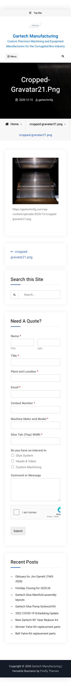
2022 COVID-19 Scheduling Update (37, 613)
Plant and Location (24, 372)
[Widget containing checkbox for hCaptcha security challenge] (36, 512)
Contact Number (23, 403)
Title (15, 356)
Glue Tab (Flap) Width (26, 435)
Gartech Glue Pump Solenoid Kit (35, 606)
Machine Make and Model (29, 419)
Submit (18, 531)
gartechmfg (45, 100)
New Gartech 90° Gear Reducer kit (36, 620)
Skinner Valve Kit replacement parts (37, 627)
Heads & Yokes (26, 461)
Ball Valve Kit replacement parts (35, 633)
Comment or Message (26, 475)
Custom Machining (28, 467)
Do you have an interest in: (29, 451)
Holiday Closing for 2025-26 (32, 588)
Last (39, 348)
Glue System (24, 455)
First (13, 348)
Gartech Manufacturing (35, 36)
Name (16, 336)
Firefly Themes (49, 671)
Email (15, 387)
